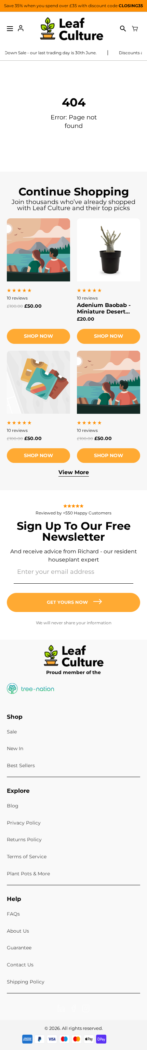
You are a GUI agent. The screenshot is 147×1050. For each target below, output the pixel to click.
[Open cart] (135, 28)
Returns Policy (24, 839)
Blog (12, 806)
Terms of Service (26, 857)
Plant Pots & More (28, 874)
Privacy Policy (24, 823)
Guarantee (19, 948)
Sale (12, 732)
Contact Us (20, 965)
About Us (18, 931)
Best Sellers (21, 765)
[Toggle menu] (10, 28)
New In (15, 748)
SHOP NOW (108, 336)
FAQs (13, 914)
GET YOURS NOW (67, 602)
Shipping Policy (25, 982)
